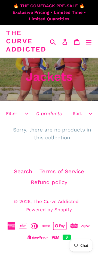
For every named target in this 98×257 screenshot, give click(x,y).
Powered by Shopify (49, 209)
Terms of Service (61, 171)
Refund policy (49, 182)
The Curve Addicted (26, 41)
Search (23, 171)
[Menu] (89, 41)
